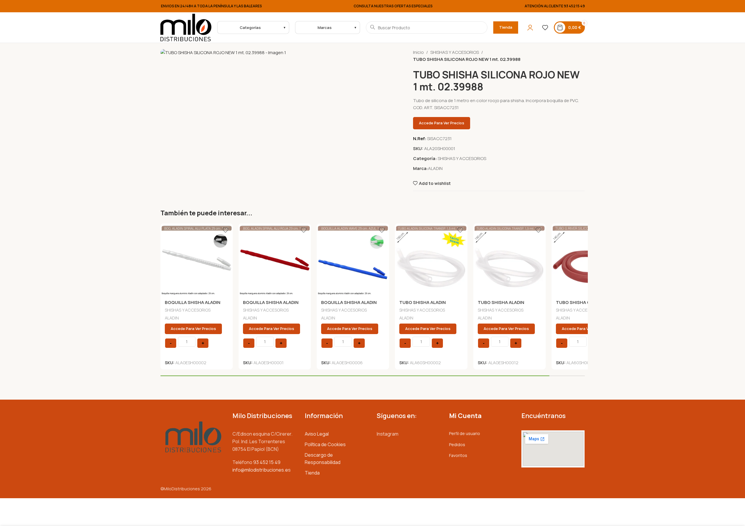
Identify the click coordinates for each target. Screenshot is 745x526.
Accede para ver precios (441, 123)
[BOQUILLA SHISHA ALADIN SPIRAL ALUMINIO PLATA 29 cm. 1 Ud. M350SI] (196, 260)
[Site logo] (186, 27)
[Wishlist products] (545, 27)
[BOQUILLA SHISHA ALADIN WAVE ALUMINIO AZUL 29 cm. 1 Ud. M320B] (353, 260)
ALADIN (435, 168)
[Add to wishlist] (225, 230)
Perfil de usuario (464, 433)
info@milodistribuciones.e (260, 470)
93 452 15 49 (574, 6)
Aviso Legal (317, 434)
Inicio (418, 52)
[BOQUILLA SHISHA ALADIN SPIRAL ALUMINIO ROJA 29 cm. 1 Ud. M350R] (275, 260)
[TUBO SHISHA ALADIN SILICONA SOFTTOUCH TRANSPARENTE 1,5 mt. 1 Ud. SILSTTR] (431, 260)
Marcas (325, 27)
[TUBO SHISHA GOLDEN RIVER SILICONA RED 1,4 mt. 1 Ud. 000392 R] (588, 260)
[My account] (530, 27)
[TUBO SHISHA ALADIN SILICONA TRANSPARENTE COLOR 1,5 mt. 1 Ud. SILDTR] (509, 260)
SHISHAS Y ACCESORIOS (454, 52)
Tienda (505, 27)
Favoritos (458, 455)
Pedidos (457, 444)
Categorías (250, 27)
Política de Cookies (325, 444)
